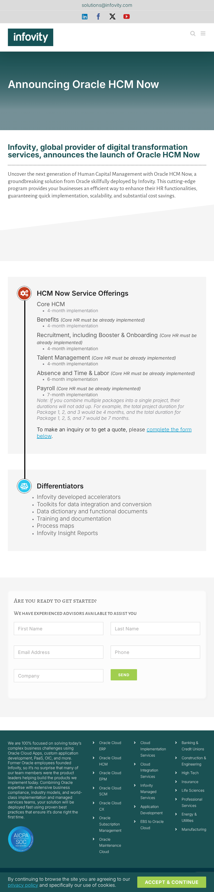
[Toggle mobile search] (192, 33)
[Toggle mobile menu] (203, 33)
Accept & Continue (172, 882)
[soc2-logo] (21, 828)
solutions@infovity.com (107, 5)
